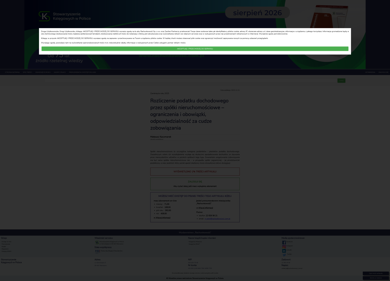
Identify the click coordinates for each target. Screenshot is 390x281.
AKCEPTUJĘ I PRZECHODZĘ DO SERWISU (195, 49)
